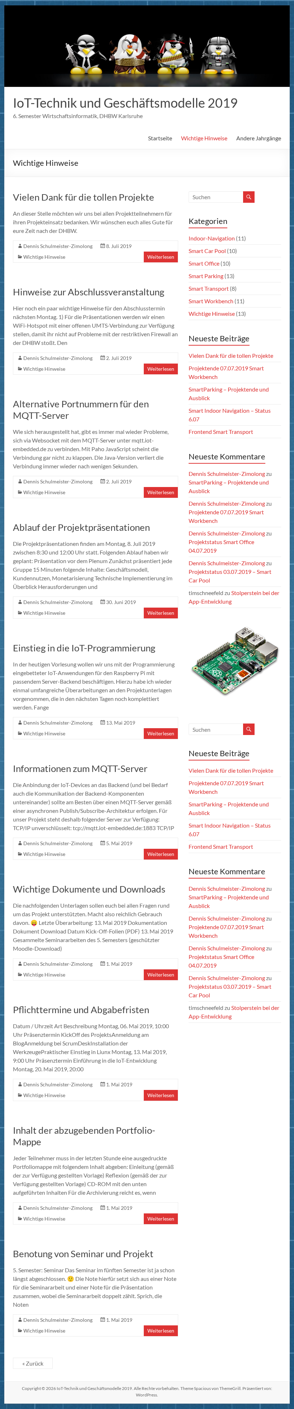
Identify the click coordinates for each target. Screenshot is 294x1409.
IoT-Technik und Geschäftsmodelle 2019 (125, 103)
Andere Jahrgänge (258, 138)
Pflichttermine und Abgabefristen (81, 1009)
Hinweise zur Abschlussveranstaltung (88, 292)
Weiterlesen (160, 257)
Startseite (160, 138)
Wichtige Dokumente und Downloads (89, 889)
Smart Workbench (211, 301)
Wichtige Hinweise (204, 138)
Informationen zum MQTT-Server (80, 768)
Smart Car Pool (207, 250)
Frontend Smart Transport (221, 431)
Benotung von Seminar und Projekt (83, 1253)
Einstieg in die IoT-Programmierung (84, 648)
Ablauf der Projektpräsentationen (81, 527)
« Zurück (32, 1363)
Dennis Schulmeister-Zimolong (58, 246)
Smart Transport (209, 288)
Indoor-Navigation (212, 238)
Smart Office (204, 263)
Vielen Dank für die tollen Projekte (83, 197)
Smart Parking (206, 275)
